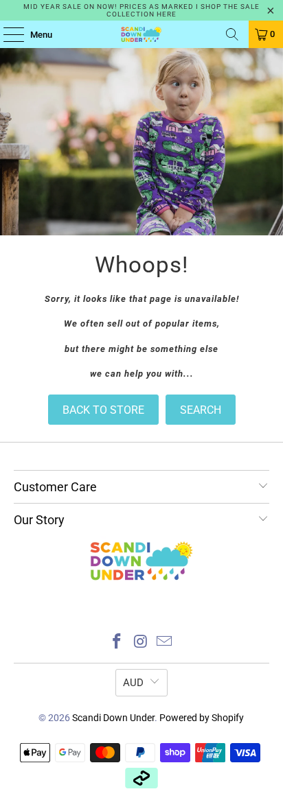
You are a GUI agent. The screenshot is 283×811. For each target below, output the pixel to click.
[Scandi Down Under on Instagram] (141, 642)
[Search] (232, 34)
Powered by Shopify (201, 717)
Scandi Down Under (113, 717)
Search (200, 409)
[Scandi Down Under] (141, 34)
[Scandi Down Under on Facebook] (116, 642)
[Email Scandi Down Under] (165, 642)
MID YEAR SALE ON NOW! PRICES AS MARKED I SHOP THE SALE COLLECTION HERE (141, 10)
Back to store (103, 409)
